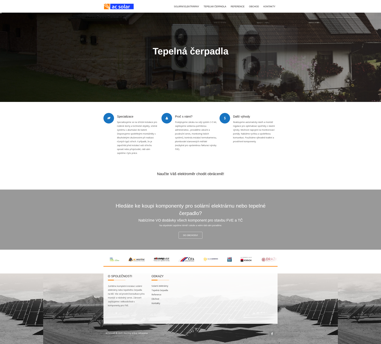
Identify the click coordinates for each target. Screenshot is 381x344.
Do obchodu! (190, 235)
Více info (177, 78)
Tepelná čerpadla (215, 6)
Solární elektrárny (186, 6)
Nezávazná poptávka (207, 78)
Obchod (254, 6)
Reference (238, 6)
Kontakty (269, 6)
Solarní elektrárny (160, 285)
